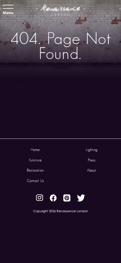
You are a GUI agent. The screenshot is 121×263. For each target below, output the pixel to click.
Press (91, 160)
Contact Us (35, 180)
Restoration (35, 170)
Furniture (35, 160)
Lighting (91, 149)
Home (35, 149)
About (91, 170)
